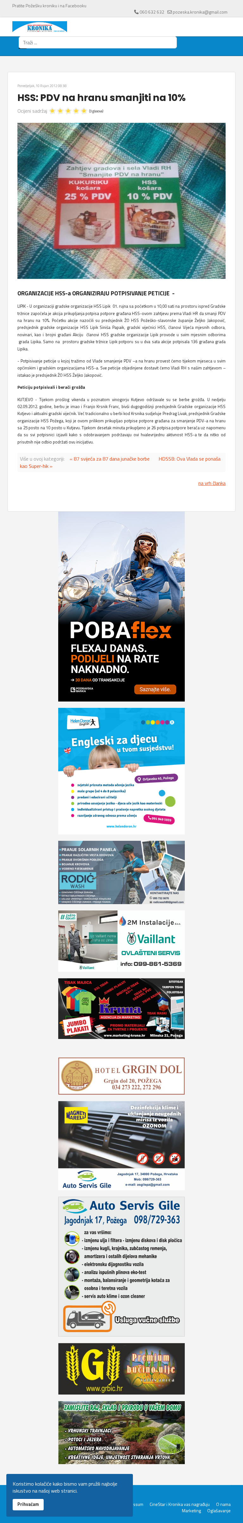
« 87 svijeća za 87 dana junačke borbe (110, 459)
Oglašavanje (219, 1510)
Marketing (191, 1510)
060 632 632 (152, 12)
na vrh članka (212, 483)
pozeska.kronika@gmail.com (200, 12)
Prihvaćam (28, 1504)
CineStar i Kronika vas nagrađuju (180, 1504)
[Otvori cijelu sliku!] (121, 201)
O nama (223, 1504)
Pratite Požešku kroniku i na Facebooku (49, 5)
